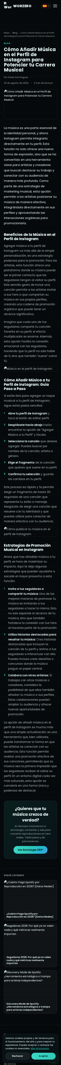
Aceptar (43, 1056)
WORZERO (22, 6)
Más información (40, 1048)
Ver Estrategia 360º (30, 850)
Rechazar (17, 1056)
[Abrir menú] (55, 6)
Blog (15, 32)
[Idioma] (46, 6)
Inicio (6, 32)
